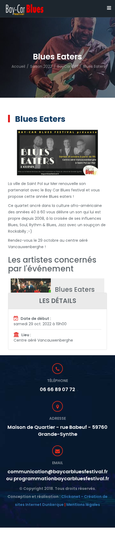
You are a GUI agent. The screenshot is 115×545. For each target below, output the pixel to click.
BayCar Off (67, 66)
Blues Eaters (94, 66)
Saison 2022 (41, 66)
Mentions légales (83, 504)
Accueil (18, 66)
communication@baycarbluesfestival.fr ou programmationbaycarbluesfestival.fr (57, 475)
